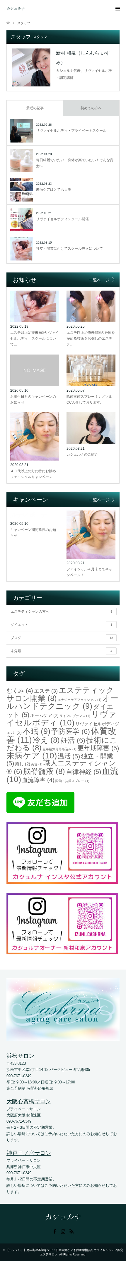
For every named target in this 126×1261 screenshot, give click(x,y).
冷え (46, 740)
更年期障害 (98, 748)
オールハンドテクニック (62, 702)
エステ (46, 691)
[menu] (117, 9)
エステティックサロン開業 (60, 694)
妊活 (73, 740)
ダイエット (61, 625)
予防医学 (70, 731)
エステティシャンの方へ (61, 611)
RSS (71, 1231)
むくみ (19, 690)
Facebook (54, 1231)
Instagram (63, 1231)
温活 (69, 756)
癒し (22, 763)
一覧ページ (99, 280)
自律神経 (83, 771)
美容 (36, 764)
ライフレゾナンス (74, 716)
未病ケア (31, 755)
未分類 (61, 651)
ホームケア (44, 715)
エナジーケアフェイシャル (79, 699)
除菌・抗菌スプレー (72, 781)
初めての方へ (91, 108)
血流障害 (38, 780)
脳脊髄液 (44, 771)
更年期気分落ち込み (59, 749)
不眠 (36, 731)
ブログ (62, 638)
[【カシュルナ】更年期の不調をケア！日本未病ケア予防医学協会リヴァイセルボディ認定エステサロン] (24, 8)
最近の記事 (35, 108)
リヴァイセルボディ (61, 718)
